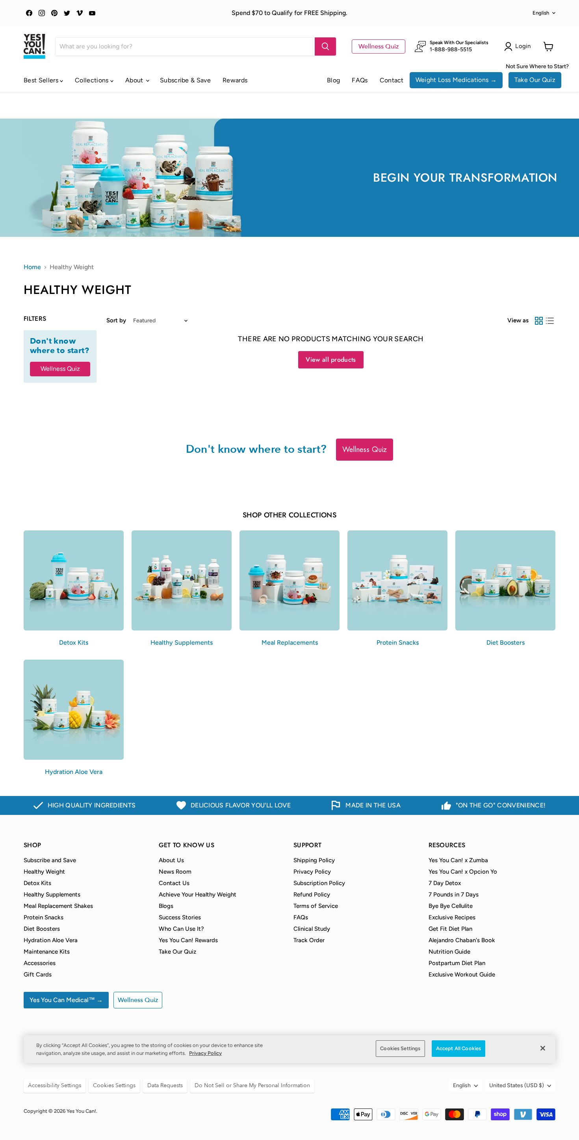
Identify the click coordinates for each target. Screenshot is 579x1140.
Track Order (309, 940)
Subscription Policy (319, 883)
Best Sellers (42, 80)
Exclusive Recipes (452, 917)
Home (32, 267)
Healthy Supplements (52, 894)
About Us (171, 860)
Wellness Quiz (378, 46)
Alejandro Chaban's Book (462, 940)
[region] (289, 1049)
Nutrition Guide (449, 951)
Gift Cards (38, 974)
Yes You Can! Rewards (188, 940)
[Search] (325, 46)
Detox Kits (37, 883)
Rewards (235, 80)
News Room (175, 871)
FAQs (359, 80)
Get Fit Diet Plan (450, 928)
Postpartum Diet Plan (457, 963)
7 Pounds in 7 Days (454, 894)
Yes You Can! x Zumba (458, 860)
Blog (333, 80)
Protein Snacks (43, 917)
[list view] (549, 320)
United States (516, 1085)
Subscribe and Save (50, 860)
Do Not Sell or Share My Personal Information (252, 1085)
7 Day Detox (445, 883)
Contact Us (174, 883)
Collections (92, 80)
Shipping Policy (314, 860)
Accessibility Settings (54, 1085)
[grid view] (538, 320)
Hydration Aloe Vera (51, 940)
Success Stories (180, 917)
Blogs (166, 905)
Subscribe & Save (185, 80)
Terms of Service (315, 905)
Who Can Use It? (181, 928)
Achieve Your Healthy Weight (197, 894)
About (135, 80)
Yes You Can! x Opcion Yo (463, 871)
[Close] (542, 1048)
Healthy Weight (44, 871)
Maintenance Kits (47, 951)
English (541, 13)
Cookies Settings (400, 1048)
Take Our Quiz (534, 80)
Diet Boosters (42, 928)
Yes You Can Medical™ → (66, 1000)
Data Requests (165, 1085)
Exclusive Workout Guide (462, 974)
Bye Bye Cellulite (451, 905)
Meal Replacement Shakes (58, 905)
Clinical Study (311, 928)
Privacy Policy (312, 871)
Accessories (40, 963)
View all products (331, 359)
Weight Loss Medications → (456, 80)
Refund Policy (311, 894)
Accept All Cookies (458, 1048)
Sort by (116, 320)
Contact (392, 80)
